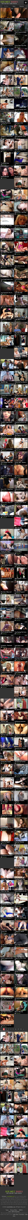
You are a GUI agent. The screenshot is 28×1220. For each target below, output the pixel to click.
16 (15, 1029)
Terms (7, 1210)
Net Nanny (21, 1214)
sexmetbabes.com (11, 1207)
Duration (22, 6)
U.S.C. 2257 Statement (14, 1211)
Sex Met (9, 2)
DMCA (20, 1210)
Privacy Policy (13, 1210)
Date (14, 6)
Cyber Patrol (15, 1214)
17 (18, 1029)
